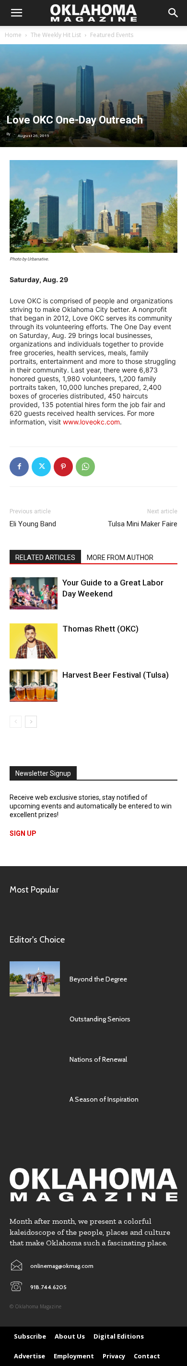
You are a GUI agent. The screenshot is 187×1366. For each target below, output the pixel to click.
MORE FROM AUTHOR (120, 557)
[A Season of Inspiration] (35, 1099)
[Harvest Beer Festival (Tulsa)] (34, 686)
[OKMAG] (93, 1185)
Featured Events (111, 35)
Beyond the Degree (98, 979)
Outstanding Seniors (100, 1019)
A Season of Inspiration (104, 1099)
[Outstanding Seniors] (35, 1019)
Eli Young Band (33, 524)
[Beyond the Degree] (35, 979)
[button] (16, 13)
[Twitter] (41, 466)
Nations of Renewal (98, 1059)
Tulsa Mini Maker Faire (142, 524)
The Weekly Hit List (56, 35)
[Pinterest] (63, 466)
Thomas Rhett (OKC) (100, 628)
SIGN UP (23, 833)
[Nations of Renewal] (35, 1059)
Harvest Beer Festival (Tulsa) (115, 675)
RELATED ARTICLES (45, 557)
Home (13, 35)
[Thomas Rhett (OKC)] (34, 640)
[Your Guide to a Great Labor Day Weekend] (34, 593)
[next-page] (31, 722)
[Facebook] (19, 466)
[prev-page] (16, 722)
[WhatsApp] (85, 466)
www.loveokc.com (91, 422)
